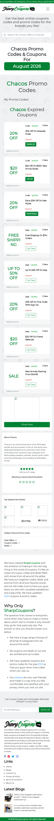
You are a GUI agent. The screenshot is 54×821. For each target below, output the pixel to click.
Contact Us (11, 773)
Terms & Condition (14, 779)
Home (9, 766)
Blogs (8, 770)
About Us (10, 783)
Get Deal (31, 248)
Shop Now (27, 424)
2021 (6, 596)
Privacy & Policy (13, 776)
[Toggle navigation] (48, 9)
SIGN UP (45, 709)
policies (18, 677)
